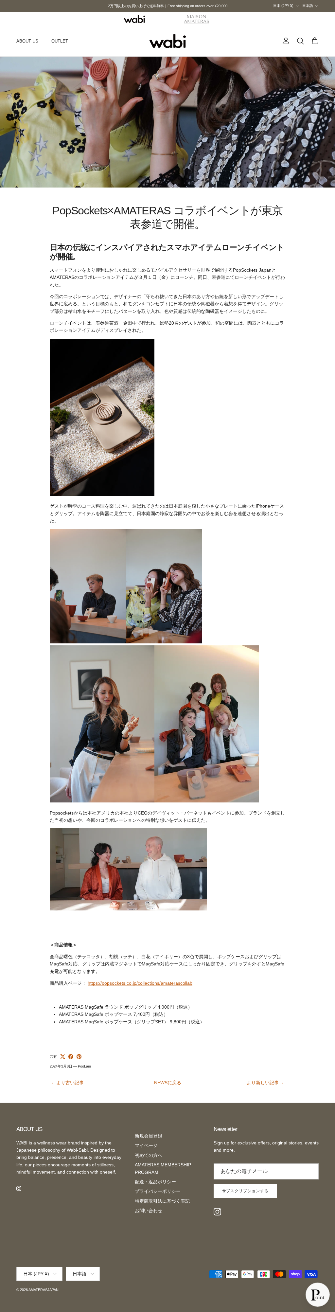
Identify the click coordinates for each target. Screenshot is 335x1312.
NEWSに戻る (167, 1082)
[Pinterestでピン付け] (79, 1056)
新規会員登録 (148, 1136)
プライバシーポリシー (158, 1191)
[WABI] (134, 19)
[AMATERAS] (197, 19)
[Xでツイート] (62, 1056)
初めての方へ (148, 1155)
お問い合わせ (148, 1210)
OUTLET (59, 41)
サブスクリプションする (245, 1191)
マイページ (146, 1145)
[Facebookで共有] (70, 1056)
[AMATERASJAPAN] (168, 41)
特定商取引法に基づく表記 (162, 1201)
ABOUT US (27, 41)
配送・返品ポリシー (155, 1181)
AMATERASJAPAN (43, 1290)
